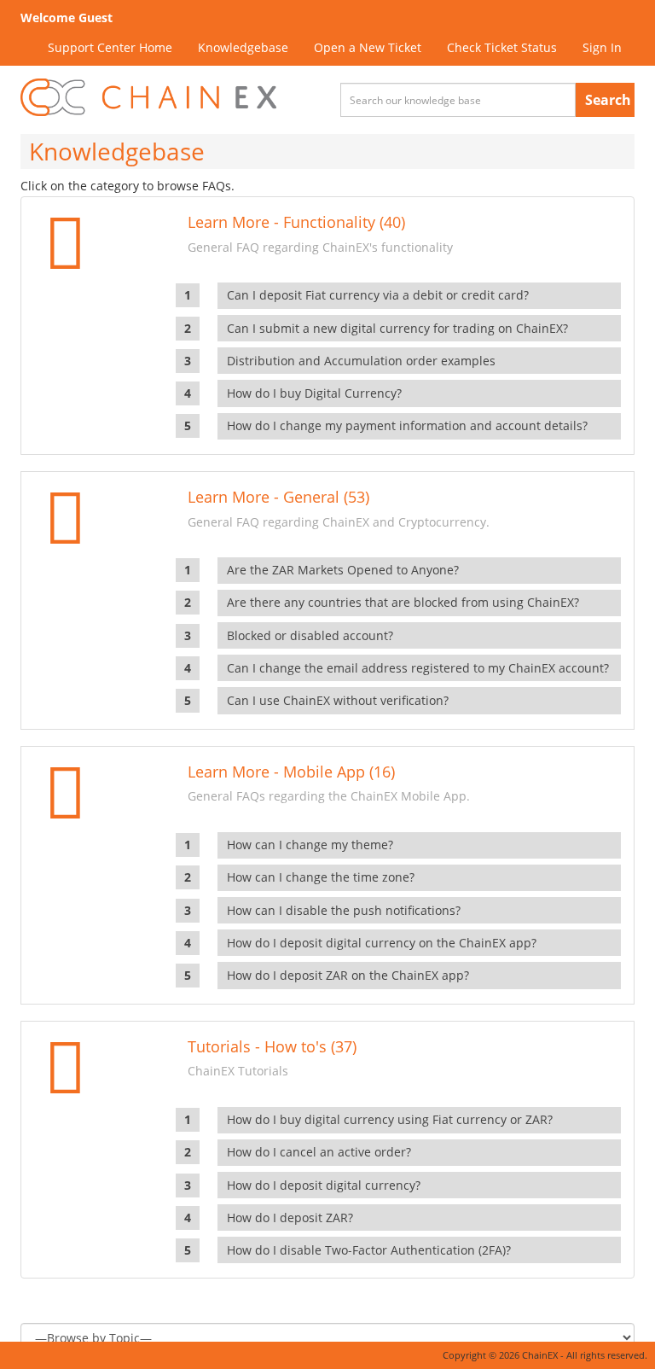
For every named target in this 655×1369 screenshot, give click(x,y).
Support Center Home (110, 47)
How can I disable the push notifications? (344, 910)
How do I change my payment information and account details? (407, 425)
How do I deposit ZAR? (290, 1217)
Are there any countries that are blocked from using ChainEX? (403, 602)
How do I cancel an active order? (319, 1152)
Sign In (602, 47)
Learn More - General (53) (278, 496)
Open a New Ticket (367, 47)
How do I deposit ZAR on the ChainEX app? (348, 975)
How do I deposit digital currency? (323, 1185)
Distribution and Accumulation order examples (361, 360)
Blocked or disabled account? (310, 635)
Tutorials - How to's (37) (272, 1046)
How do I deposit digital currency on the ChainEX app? (381, 943)
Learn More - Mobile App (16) (291, 771)
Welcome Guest (66, 17)
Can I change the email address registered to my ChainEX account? (418, 668)
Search (608, 99)
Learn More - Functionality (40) (296, 222)
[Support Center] (148, 98)
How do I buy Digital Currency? (314, 393)
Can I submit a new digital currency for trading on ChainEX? (397, 328)
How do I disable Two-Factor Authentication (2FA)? (369, 1250)
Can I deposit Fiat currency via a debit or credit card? (378, 295)
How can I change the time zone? (320, 877)
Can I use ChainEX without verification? (338, 700)
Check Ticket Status (502, 47)
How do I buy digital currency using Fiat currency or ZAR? (390, 1119)
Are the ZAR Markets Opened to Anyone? (343, 570)
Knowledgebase (243, 47)
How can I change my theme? (310, 844)
